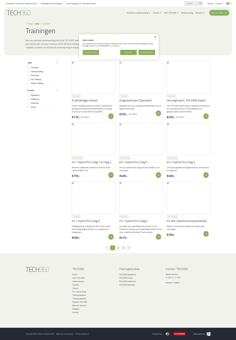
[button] (111, 116)
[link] (210, 3)
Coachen (75, 284)
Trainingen (46, 24)
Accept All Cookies (146, 52)
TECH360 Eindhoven (127, 281)
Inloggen (75, 308)
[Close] (155, 37)
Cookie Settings (91, 52)
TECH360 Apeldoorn (127, 274)
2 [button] (118, 247)
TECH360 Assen (126, 277)
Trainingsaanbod (79, 295)
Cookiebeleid (115, 46)
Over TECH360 (78, 277)
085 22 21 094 (174, 277)
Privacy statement (82, 334)
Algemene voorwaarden (65, 334)
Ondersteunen (78, 281)
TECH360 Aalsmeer (127, 284)
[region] (119, 46)
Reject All (128, 52)
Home (37, 24)
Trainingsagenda (79, 298)
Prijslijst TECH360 (79, 301)
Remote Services (79, 305)
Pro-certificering (79, 291)
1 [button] (112, 247)
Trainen (75, 288)
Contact (75, 312)
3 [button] (123, 247)
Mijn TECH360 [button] (217, 12)
